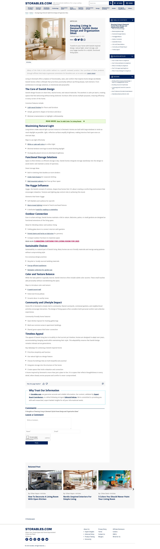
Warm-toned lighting (35, 205)
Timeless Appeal (116, 49)
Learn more (91, 73)
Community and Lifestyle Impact (119, 47)
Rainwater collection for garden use (40, 270)
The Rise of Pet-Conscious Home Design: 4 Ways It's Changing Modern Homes (121, 81)
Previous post (30, 519)
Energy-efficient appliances (37, 265)
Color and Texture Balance (118, 44)
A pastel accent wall (34, 289)
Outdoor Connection (117, 39)
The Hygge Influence (116, 36)
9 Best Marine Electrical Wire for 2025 (120, 94)
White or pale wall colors (36, 144)
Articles (31, 12)
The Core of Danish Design (118, 28)
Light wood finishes (34, 107)
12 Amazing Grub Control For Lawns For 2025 (121, 88)
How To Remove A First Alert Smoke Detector (122, 91)
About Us (86, 529)
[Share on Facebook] (75, 39)
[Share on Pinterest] (81, 39)
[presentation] (26, 489)
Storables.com (36, 394)
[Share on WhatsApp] (85, 39)
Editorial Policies (71, 397)
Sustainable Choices (116, 41)
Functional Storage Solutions (119, 34)
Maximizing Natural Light (118, 31)
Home (26, 12)
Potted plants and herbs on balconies (41, 233)
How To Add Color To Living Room (69, 121)
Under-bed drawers (34, 177)
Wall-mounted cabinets (36, 181)
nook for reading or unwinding (47, 209)
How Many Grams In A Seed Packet (120, 84)
